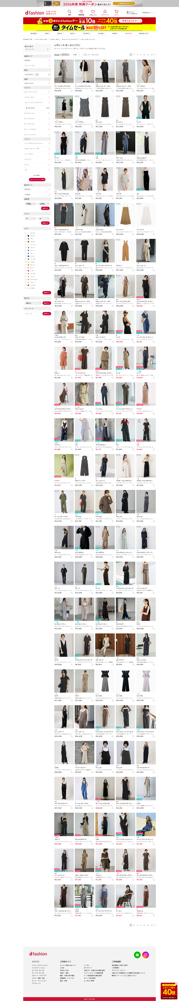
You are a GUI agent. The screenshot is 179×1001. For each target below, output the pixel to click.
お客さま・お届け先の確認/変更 (94, 970)
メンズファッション (29, 113)
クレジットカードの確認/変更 (93, 973)
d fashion (34, 12)
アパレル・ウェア (54, 39)
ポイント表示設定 (90, 978)
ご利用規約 (115, 968)
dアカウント (88, 968)
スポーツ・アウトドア (30, 129)
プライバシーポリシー (119, 970)
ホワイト (32, 233)
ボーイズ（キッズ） (29, 124)
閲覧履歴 (81, 15)
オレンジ (33, 265)
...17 (151, 55)
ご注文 (62, 968)
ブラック (32, 236)
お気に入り (93, 14)
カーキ (32, 250)
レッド (32, 271)
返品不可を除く (29, 83)
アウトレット (36, 983)
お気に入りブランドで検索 (37, 179)
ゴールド (32, 274)
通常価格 (27, 60)
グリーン (32, 247)
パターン (32, 282)
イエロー (33, 262)
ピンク (32, 268)
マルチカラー (34, 279)
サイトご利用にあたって (68, 965)
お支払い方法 (64, 970)
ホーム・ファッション (30, 135)
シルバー (33, 276)
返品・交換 (63, 981)
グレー (32, 239)
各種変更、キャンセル (67, 978)
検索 (69, 15)
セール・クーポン (30, 66)
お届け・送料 (64, 973)
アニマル (33, 285)
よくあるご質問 (89, 981)
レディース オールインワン (88, 39)
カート (117, 14)
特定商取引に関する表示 (120, 965)
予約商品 (27, 195)
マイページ (105, 15)
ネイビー (33, 256)
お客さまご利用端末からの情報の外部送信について (128, 973)
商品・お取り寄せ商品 (67, 975)
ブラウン (32, 242)
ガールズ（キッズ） (29, 119)
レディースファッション (41, 39)
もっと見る (36, 175)
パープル (33, 259)
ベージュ (33, 245)
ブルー (32, 253)
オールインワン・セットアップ (70, 39)
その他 (32, 288)
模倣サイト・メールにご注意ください (124, 975)
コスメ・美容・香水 (38, 978)
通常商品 (27, 189)
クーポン (87, 965)
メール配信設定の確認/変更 (93, 975)
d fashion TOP (27, 39)
